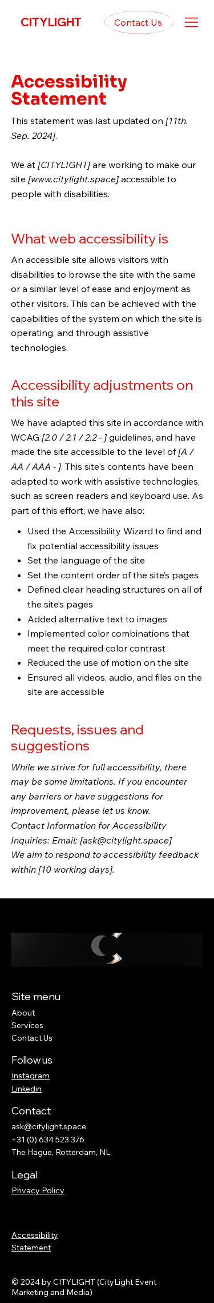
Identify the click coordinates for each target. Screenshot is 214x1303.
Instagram (30, 1075)
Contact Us (32, 1038)
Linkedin (26, 1089)
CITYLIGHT (51, 22)
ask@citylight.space (126, 840)
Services (27, 1025)
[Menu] (191, 22)
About (23, 1013)
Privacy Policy (37, 1190)
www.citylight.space (73, 179)
